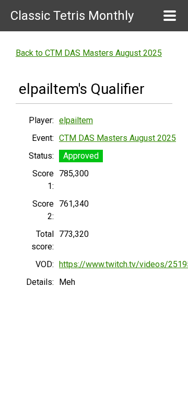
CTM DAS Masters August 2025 (117, 138)
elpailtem (76, 120)
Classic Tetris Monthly (72, 15)
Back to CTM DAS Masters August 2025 (89, 53)
